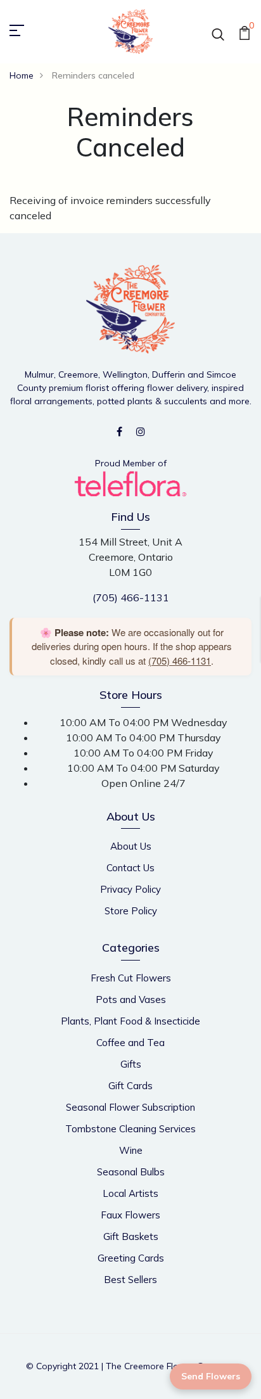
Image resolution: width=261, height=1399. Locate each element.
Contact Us (130, 868)
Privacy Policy (130, 889)
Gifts (130, 1064)
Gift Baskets (130, 1236)
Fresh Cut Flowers (131, 978)
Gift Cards (130, 1086)
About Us (130, 846)
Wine (131, 1150)
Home (22, 75)
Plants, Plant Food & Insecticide (130, 1021)
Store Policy (131, 911)
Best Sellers (130, 1280)
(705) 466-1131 (130, 597)
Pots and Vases (131, 999)
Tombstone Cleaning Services (130, 1129)
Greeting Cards (131, 1258)
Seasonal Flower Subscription (130, 1107)
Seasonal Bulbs (131, 1172)
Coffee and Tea (130, 1043)
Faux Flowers (130, 1215)
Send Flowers (210, 1376)
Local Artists (130, 1193)
